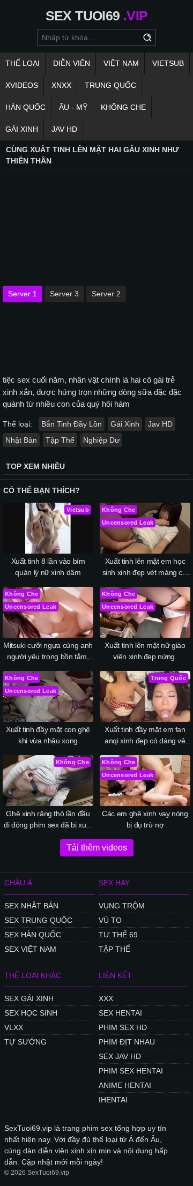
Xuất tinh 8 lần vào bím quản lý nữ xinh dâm (48, 567)
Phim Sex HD (123, 1027)
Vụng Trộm (122, 905)
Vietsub (168, 63)
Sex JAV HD (120, 1056)
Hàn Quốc (25, 107)
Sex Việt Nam (30, 949)
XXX (106, 998)
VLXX (13, 1027)
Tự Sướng (25, 1042)
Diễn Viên (71, 63)
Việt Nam (121, 63)
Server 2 (106, 293)
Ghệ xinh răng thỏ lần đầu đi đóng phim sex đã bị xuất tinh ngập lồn (48, 820)
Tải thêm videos (96, 847)
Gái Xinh (21, 129)
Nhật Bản (21, 440)
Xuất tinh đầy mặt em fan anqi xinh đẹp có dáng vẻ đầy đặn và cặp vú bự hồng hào (145, 736)
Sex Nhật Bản (31, 905)
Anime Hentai (125, 1085)
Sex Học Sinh (30, 1013)
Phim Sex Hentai (131, 1070)
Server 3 (64, 293)
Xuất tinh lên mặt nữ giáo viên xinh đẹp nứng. (145, 651)
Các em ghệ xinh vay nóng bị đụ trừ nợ (145, 819)
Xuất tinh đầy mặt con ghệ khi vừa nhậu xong (48, 735)
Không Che (123, 107)
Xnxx (61, 85)
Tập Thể (60, 440)
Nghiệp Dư (101, 440)
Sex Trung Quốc (38, 920)
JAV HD (64, 129)
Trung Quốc (110, 85)
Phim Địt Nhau (127, 1042)
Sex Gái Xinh (29, 998)
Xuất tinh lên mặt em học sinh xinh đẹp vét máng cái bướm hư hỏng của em (145, 567)
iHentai (113, 1099)
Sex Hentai (120, 1013)
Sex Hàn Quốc (32, 934)
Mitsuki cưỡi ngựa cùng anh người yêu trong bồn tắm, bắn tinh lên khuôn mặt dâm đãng (48, 651)
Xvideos (21, 85)
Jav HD (160, 424)
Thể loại (22, 63)
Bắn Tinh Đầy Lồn (71, 424)
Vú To (110, 920)
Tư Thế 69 (118, 934)
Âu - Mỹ (73, 107)
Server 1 (22, 293)
